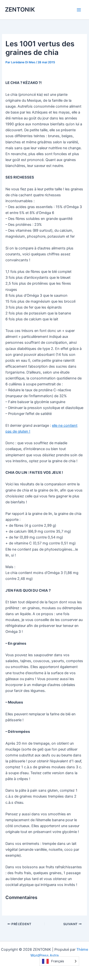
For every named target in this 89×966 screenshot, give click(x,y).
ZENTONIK (20, 9)
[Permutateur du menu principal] (79, 10)
